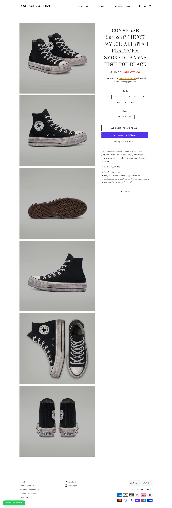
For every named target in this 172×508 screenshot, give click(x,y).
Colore (125, 111)
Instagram (72, 486)
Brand (103, 6)
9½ (132, 102)
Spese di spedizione (127, 78)
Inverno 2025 (123, 6)
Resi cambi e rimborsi (28, 493)
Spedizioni (23, 497)
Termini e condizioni (28, 486)
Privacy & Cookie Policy (29, 489)
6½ (122, 97)
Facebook (72, 482)
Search (22, 482)
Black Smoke (125, 117)
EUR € (146, 483)
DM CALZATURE (35, 6)
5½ (108, 97)
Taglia (125, 91)
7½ (136, 97)
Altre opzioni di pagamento (124, 141)
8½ (118, 102)
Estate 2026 (84, 6)
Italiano (133, 483)
